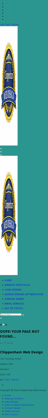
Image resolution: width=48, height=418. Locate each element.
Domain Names (14, 298)
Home (8, 280)
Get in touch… (14, 308)
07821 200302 (11, 379)
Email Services (14, 303)
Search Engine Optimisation (24, 294)
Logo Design (13, 289)
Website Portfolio (17, 284)
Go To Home (6, 343)
